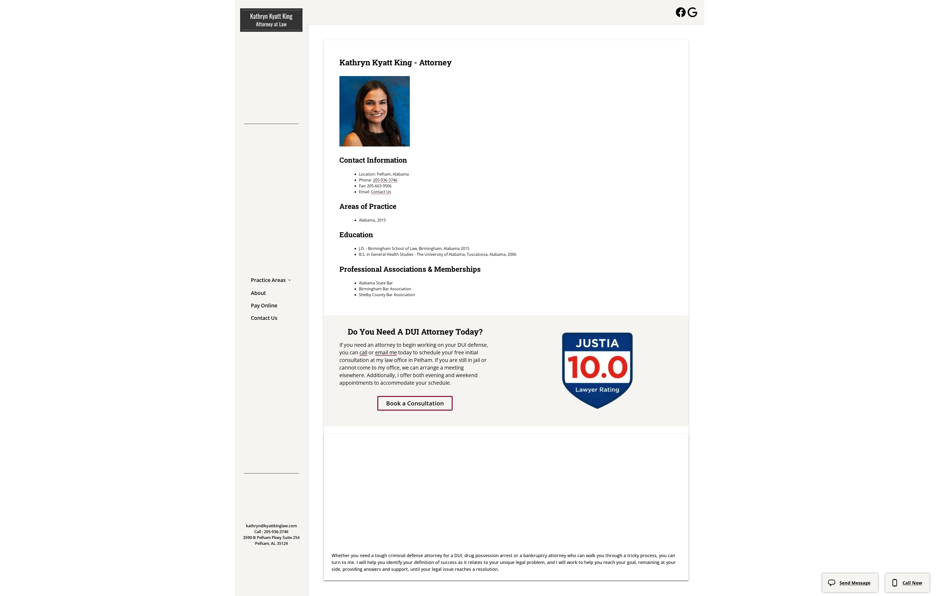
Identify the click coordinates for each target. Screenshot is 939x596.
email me (386, 352)
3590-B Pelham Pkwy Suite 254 (271, 537)
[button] (271, 280)
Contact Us (381, 191)
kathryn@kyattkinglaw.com (271, 526)
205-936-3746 (385, 180)
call (363, 352)
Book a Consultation (415, 403)
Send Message (855, 583)
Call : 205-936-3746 (271, 531)
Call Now (912, 583)
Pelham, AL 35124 (271, 543)
